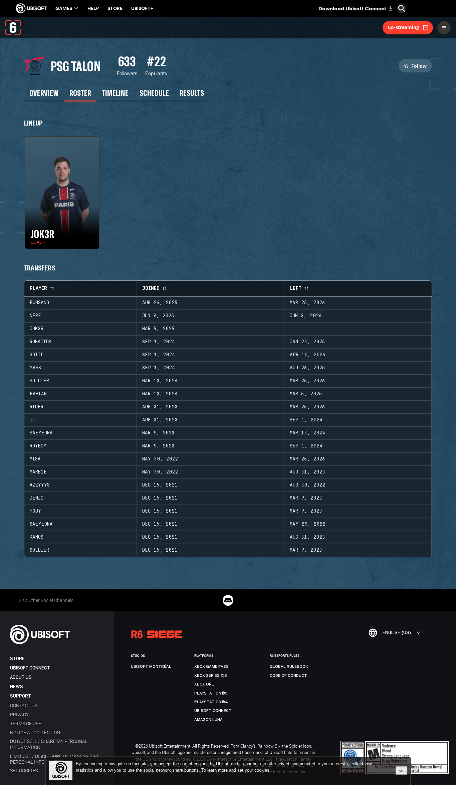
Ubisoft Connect (30, 667)
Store (17, 658)
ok (401, 770)
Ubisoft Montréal (151, 666)
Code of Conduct (288, 675)
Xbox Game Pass (211, 666)
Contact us (23, 705)
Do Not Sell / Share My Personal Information (48, 744)
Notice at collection (35, 732)
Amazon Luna (208, 719)
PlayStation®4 (211, 702)
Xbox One (204, 684)
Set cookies (24, 770)
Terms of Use (25, 723)
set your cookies (253, 770)
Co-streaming (403, 27)
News (16, 686)
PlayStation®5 (211, 693)
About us (21, 677)
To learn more (215, 770)
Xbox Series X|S (210, 675)
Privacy (19, 714)
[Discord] (228, 600)
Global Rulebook (289, 666)
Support (20, 696)
